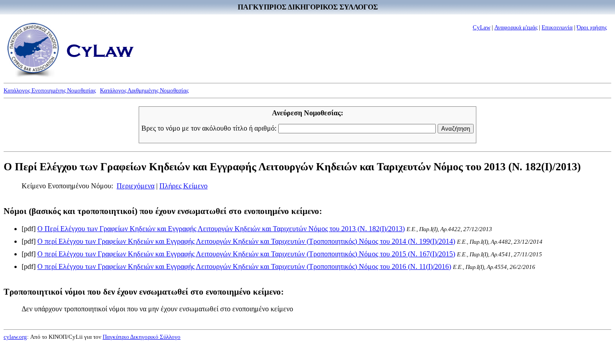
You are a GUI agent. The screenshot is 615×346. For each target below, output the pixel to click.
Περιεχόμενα (135, 186)
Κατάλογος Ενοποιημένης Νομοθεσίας (50, 90)
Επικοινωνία (557, 27)
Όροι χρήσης (592, 27)
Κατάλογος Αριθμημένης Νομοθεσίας (144, 90)
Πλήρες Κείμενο (183, 186)
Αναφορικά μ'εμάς (516, 27)
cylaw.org (15, 336)
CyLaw (481, 27)
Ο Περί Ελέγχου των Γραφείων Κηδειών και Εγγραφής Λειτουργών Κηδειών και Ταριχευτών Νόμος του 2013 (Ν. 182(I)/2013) (221, 228)
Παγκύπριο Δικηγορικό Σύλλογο (142, 336)
